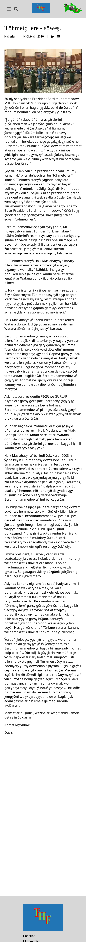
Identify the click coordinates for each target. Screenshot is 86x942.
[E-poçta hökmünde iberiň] (58, 36)
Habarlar (29, 936)
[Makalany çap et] (52, 36)
